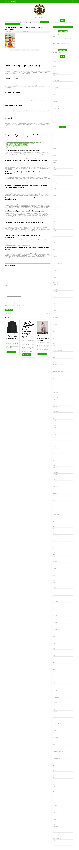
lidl (53, 519)
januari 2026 (55, 75)
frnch (54, 336)
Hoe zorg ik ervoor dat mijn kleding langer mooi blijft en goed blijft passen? (19, 147)
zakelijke (54, 812)
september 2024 (56, 113)
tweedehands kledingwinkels (58, 753)
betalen (54, 197)
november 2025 (56, 80)
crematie (54, 251)
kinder (54, 465)
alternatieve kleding (56, 160)
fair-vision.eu (39, 17)
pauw (54, 655)
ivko (53, 418)
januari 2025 (55, 103)
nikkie (54, 596)
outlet (54, 645)
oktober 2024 (55, 110)
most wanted (55, 577)
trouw (54, 749)
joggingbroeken (56, 441)
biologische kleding (56, 207)
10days (54, 132)
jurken (54, 460)
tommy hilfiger (55, 737)
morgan (54, 575)
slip (53, 692)
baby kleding (55, 183)
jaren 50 (54, 425)
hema (54, 387)
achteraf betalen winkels (57, 146)
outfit (54, 643)
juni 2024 (54, 120)
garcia (54, 343)
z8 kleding (55, 810)
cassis (54, 228)
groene (54, 357)
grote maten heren (56, 366)
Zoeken (62, 20)
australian (54, 176)
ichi (53, 413)
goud (54, 352)
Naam (6, 285)
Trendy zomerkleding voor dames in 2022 (61, 43)
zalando (54, 814)
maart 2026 (55, 70)
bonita (54, 214)
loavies (54, 521)
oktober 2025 (55, 82)
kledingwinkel (55, 495)
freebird (54, 333)
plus (53, 657)
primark (54, 662)
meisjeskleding (55, 556)
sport (54, 709)
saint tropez (55, 674)
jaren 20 (54, 420)
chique (54, 237)
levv (53, 516)
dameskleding (24, 22)
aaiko (54, 141)
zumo (54, 833)
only (53, 631)
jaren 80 (54, 432)
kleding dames (55, 481)
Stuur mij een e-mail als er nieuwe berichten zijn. (15, 307)
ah (53, 150)
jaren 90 (54, 434)
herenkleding (55, 397)
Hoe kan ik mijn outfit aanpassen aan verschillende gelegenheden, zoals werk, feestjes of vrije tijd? (24, 142)
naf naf (54, 580)
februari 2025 (55, 101)
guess (54, 373)
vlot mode (54, 770)
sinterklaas (55, 690)
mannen (54, 533)
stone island (55, 725)
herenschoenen (56, 401)
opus (53, 634)
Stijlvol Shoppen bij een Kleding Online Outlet (61, 45)
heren (54, 390)
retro (53, 671)
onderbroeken (55, 622)
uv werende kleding (56, 758)
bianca (54, 202)
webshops (54, 779)
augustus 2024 (55, 115)
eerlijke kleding (56, 289)
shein (54, 683)
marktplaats (55, 542)
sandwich (54, 678)
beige (54, 193)
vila (53, 763)
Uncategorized (55, 756)
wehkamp (54, 784)
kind (53, 462)
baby (53, 181)
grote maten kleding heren (58, 371)
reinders (54, 669)
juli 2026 (54, 61)
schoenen (54, 681)
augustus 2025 (55, 87)
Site (6, 297)
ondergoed (55, 624)
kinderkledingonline (56, 474)
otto (53, 638)
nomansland (55, 603)
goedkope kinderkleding (57, 350)
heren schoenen (56, 394)
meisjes (54, 554)
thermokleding (55, 735)
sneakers (54, 695)
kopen (54, 507)
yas (53, 796)
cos (53, 244)
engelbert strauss (56, 296)
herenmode (55, 399)
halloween (55, 383)
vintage (54, 765)
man (53, 528)
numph (54, 608)
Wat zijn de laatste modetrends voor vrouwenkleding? (16, 138)
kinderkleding (55, 472)
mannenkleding (56, 535)
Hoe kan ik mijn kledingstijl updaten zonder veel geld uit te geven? (18, 139)
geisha (54, 345)
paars (54, 648)
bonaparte (55, 211)
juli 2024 (54, 117)
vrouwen (37, 22)
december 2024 (56, 106)
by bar (54, 221)
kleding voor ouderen (57, 488)
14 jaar (54, 134)
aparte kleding (55, 169)
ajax (53, 153)
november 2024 (56, 108)
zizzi (53, 821)
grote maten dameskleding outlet (59, 364)
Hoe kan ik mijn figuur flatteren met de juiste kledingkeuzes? (17, 144)
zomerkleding (55, 826)
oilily (53, 613)
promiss (54, 664)
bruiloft (54, 218)
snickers (54, 699)
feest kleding (55, 317)
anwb (54, 167)
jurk (53, 458)
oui (53, 641)
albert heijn (55, 155)
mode (54, 570)
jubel (53, 453)
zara (53, 817)
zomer (54, 824)
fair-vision (17, 31)
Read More (12, 352)
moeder (54, 573)
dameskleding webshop (57, 263)
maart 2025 (55, 99)
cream (54, 249)
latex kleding (55, 512)
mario (54, 540)
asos (53, 174)
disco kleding (55, 282)
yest (53, 800)
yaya (53, 798)
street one (55, 730)
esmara (54, 303)
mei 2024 (54, 122)
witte (53, 793)
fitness (54, 331)
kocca (54, 505)
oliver (54, 620)
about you (54, 143)
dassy (54, 272)
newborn (54, 587)
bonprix (54, 216)
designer (54, 277)
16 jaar (54, 136)
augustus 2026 (55, 59)
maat (54, 523)
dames (13, 22)
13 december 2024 (10, 31)
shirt (53, 685)
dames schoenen (56, 258)
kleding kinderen (56, 486)
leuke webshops (56, 514)
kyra (53, 509)
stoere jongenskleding (57, 723)
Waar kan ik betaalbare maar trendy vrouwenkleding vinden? (17, 145)
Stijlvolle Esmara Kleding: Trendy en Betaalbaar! (11, 336)
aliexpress (55, 157)
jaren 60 (54, 427)
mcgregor (54, 549)
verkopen (54, 760)
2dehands (54, 139)
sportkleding (55, 711)
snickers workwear (56, 702)
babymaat (54, 188)
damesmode (55, 265)
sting (53, 718)
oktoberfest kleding (56, 617)
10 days (54, 129)
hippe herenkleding (56, 406)
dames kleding (18, 22)
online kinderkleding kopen (58, 627)
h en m (54, 378)
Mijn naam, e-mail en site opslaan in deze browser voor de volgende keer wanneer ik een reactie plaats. (26, 299)
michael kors (55, 566)
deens (54, 275)
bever (54, 200)
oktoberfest (55, 615)
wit (53, 791)
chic (53, 235)
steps (54, 716)
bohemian (54, 209)
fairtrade (54, 315)
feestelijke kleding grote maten (59, 319)
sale (53, 676)
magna (54, 526)
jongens (54, 446)
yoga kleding (55, 805)
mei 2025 (54, 94)
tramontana (55, 742)
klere (54, 498)
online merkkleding (56, 629)
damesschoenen (56, 270)
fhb (53, 329)
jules (53, 455)
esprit (54, 305)
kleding (29, 22)
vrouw (33, 22)
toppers (54, 739)
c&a (53, 223)
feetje (54, 326)
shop (53, 688)
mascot (54, 547)
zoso (53, 831)
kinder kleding (55, 467)
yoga (53, 803)
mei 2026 (54, 66)
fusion (54, 338)
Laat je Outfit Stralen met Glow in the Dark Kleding (62, 41)
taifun (54, 732)
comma (54, 242)
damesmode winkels (56, 268)
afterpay (54, 148)
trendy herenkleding (56, 746)
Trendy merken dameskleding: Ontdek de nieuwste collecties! (27, 335)
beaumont (54, 190)
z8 (53, 807)
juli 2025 (54, 89)
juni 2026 (54, 63)
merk (54, 559)
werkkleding (55, 786)
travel (54, 744)
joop (53, 451)
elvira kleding (55, 291)
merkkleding (55, 561)
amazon (54, 162)
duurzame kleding (56, 284)
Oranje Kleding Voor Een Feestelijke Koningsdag (62, 38)
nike (53, 594)
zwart (54, 840)
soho (53, 704)
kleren (54, 500)
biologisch (55, 204)
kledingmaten (55, 493)
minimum (54, 568)
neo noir (54, 582)
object (54, 610)
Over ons (7, 1)
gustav (54, 376)
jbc (53, 437)
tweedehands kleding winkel (58, 751)
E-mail (6, 291)
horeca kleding (55, 411)
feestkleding (55, 324)
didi (53, 279)
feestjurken (55, 322)
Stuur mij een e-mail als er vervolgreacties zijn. (15, 305)
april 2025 (55, 96)
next (53, 589)
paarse (54, 650)
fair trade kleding (56, 312)
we (53, 777)
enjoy (54, 298)
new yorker (55, 584)
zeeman (54, 819)
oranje (54, 636)
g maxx (54, 340)
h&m (53, 380)
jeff (53, 439)
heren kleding (55, 392)
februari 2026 (55, 73)
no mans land (55, 601)
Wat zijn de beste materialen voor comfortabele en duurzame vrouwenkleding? (20, 143)
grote (54, 359)
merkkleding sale (56, 563)
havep (54, 385)
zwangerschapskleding (57, 838)
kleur (54, 502)
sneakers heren (56, 697)
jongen (54, 444)
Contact (13, 1)
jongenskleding (55, 448)
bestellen (54, 195)
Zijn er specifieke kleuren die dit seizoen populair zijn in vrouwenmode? (19, 146)
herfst (54, 404)
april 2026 (55, 68)
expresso (54, 310)
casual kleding (55, 230)
